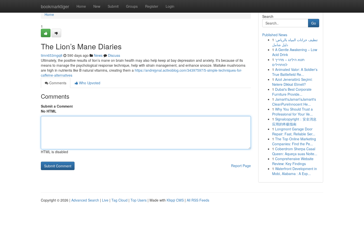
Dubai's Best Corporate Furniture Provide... (292, 92)
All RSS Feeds (198, 200)
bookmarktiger (55, 6)
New (96, 6)
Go (313, 23)
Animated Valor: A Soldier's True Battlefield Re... (294, 72)
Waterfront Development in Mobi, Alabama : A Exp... (294, 171)
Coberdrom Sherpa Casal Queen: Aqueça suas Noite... (294, 151)
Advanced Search (85, 200)
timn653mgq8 (51, 55)
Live (105, 200)
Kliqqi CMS (175, 200)
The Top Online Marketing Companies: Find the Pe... (294, 141)
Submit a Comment (57, 106)
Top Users (138, 200)
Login (170, 6)
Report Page (241, 165)
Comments (57, 82)
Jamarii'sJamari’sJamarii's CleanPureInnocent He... (294, 102)
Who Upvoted (89, 82)
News (98, 55)
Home (81, 6)
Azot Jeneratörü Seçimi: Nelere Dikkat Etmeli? (292, 82)
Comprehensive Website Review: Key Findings (292, 161)
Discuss (114, 55)
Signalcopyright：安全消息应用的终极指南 (294, 121)
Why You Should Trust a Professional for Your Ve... (292, 112)
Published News (274, 34)
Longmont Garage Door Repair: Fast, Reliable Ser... (293, 131)
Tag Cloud (119, 200)
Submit (113, 6)
